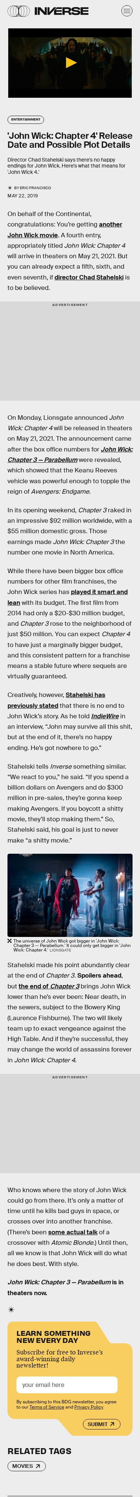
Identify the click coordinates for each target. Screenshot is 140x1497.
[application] (70, 63)
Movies (22, 1466)
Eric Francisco (35, 187)
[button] (70, 62)
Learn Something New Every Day (53, 1336)
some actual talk (72, 1232)
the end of (49, 986)
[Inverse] (62, 11)
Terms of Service (46, 1407)
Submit (98, 1424)
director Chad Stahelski (89, 277)
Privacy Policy (88, 1407)
